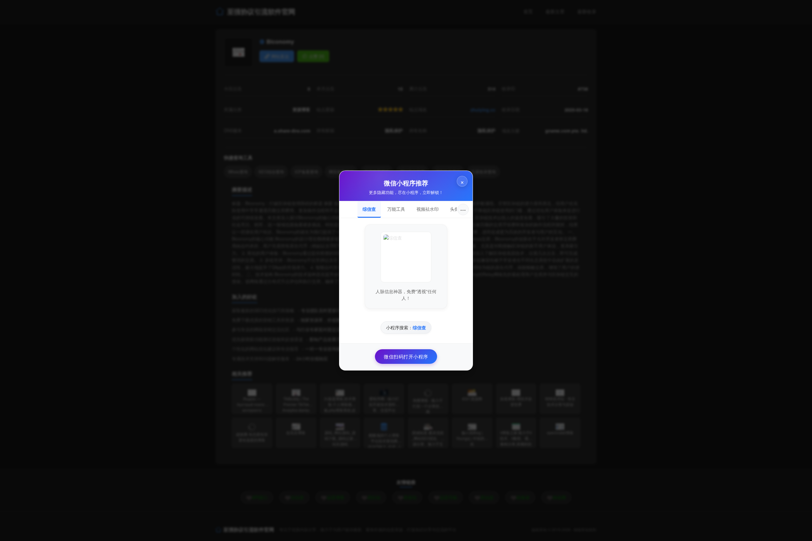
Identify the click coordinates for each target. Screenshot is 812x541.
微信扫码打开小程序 (406, 356)
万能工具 (396, 209)
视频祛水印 (427, 209)
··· (463, 209)
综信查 (369, 209)
